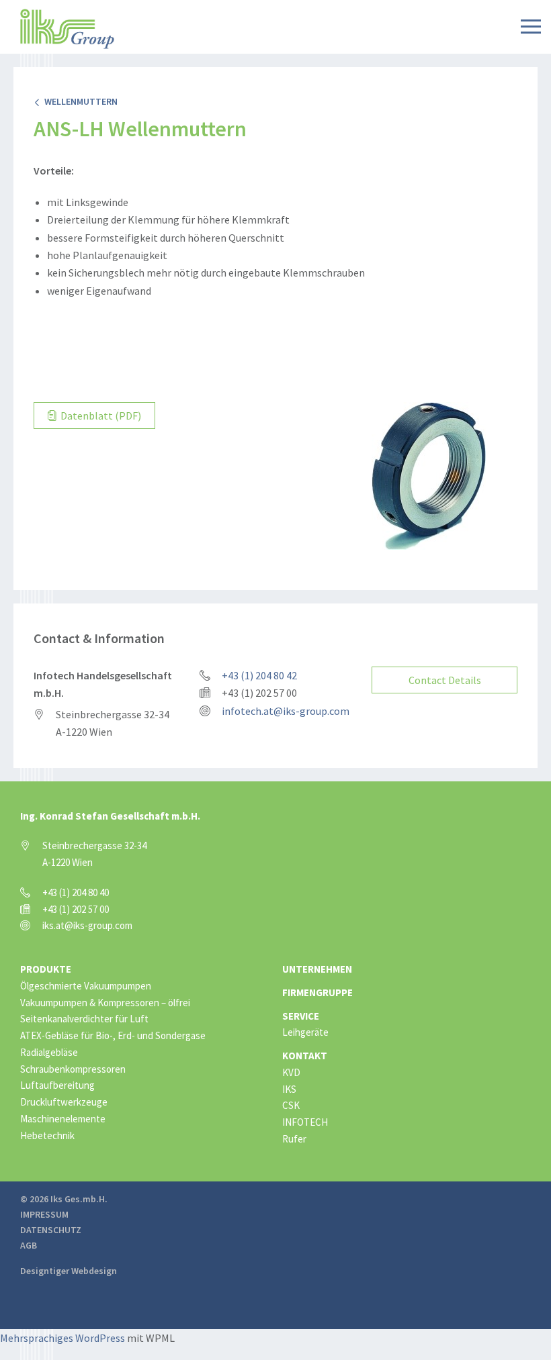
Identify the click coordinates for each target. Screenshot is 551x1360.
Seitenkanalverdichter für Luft (84, 1018)
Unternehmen (317, 969)
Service (300, 1016)
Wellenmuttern (79, 101)
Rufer (294, 1138)
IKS (289, 1089)
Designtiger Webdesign (68, 1271)
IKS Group (67, 29)
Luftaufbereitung (57, 1085)
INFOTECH (305, 1122)
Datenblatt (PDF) (99, 415)
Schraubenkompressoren (73, 1069)
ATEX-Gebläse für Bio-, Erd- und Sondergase (113, 1035)
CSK (291, 1105)
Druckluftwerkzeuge (64, 1102)
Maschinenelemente (62, 1118)
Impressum (44, 1214)
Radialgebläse (49, 1052)
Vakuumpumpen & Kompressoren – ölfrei (105, 1002)
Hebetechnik (47, 1135)
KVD (291, 1072)
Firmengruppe (317, 992)
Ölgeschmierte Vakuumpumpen (85, 985)
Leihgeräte (305, 1032)
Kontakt (304, 1055)
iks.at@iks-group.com (87, 925)
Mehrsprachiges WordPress (62, 1338)
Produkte (45, 969)
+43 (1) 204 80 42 (259, 675)
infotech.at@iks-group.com (285, 711)
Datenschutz (50, 1230)
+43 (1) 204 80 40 (75, 892)
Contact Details (445, 680)
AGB (28, 1245)
